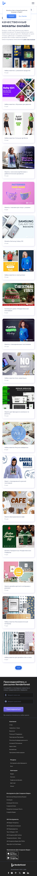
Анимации (9, 800)
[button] (27, 99)
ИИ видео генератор (12, 822)
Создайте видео (11, 812)
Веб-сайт (13, 783)
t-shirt (24, 39)
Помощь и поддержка (15, 734)
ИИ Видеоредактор (12, 829)
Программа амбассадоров (16, 752)
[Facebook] (8, 873)
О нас (11, 725)
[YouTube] (24, 873)
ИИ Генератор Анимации (14, 825)
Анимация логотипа (12, 803)
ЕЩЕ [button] (18, 668)
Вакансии (12, 731)
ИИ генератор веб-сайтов (14, 835)
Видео (12, 774)
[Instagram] (12, 873)
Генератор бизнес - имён (14, 838)
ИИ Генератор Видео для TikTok (16, 841)
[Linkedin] (28, 873)
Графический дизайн (16, 780)
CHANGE (11, 16)
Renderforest (12, 749)
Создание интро (11, 806)
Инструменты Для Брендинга (18, 763)
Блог (11, 766)
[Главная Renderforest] (4, 3)
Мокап (12, 786)
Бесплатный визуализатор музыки (16, 796)
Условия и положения (15, 743)
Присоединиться (13, 709)
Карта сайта (12, 746)
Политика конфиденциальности (18, 740)
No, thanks (23, 16)
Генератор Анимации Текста (14, 809)
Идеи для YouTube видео (14, 844)
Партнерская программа (16, 737)
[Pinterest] (16, 873)
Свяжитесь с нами (14, 728)
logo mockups (31, 39)
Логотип (12, 777)
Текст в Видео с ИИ (12, 832)
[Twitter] (20, 873)
